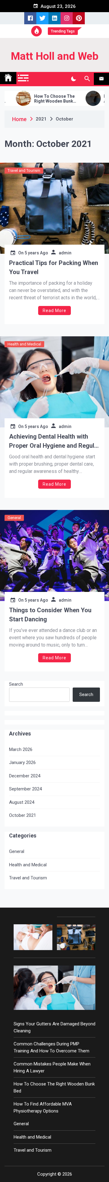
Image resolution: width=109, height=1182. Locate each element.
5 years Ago (36, 252)
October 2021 (22, 815)
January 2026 (22, 762)
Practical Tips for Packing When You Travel (53, 267)
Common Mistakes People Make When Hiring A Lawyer (52, 1067)
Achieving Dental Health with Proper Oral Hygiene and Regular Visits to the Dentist (54, 441)
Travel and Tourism (24, 170)
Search (16, 684)
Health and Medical (24, 344)
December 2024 (24, 776)
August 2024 (21, 802)
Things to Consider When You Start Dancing (50, 614)
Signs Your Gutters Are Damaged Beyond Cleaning (54, 1027)
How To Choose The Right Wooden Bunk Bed (42, 99)
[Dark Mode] (73, 79)
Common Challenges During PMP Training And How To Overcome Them (51, 1047)
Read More (54, 310)
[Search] (87, 79)
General (14, 517)
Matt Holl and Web (54, 56)
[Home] (8, 78)
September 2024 (25, 789)
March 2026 (20, 749)
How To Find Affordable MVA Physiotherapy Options (43, 1107)
